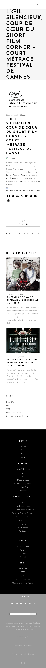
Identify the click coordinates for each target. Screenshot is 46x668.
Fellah (23, 476)
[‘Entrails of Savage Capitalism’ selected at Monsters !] (23, 274)
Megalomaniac (23, 480)
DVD (8, 406)
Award (23, 554)
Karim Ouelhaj (23, 547)
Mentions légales (23, 637)
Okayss (23, 115)
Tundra (23, 535)
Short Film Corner (21, 182)
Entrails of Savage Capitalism (23, 513)
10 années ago (11, 115)
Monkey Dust (23, 487)
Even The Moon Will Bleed (23, 510)
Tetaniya (23, 524)
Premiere (23, 550)
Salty (23, 503)
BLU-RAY (10, 402)
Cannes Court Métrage (22, 169)
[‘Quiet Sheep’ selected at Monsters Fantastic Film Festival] (23, 340)
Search (33, 614)
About (23, 454)
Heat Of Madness (23, 469)
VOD (8, 409)
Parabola (23, 491)
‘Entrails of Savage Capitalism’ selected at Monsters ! (22, 300)
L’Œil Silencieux (12, 178)
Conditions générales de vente (23, 654)
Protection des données (23, 645)
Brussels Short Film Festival (16, 175)
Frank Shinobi (23, 528)
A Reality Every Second (23, 484)
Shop (23, 450)
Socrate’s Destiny (23, 517)
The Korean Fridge (23, 506)
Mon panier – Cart (13, 413)
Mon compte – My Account (17, 416)
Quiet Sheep (23, 520)
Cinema (23, 447)
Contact (23, 457)
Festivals (23, 557)
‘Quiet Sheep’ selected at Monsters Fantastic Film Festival (21, 362)
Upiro (23, 473)
